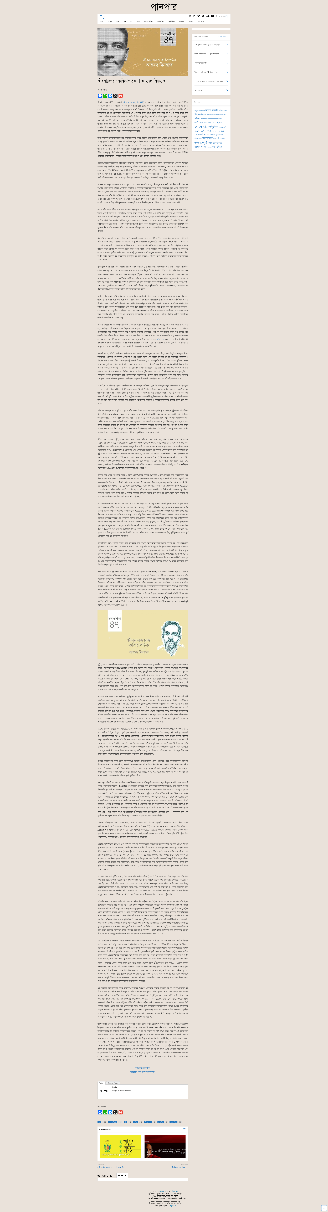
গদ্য (131, 21)
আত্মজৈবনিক (201, 111)
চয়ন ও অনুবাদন (217, 122)
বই (208, 131)
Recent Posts (113, 1083)
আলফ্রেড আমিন (163, 1191)
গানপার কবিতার (207, 122)
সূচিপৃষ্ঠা (110, 21)
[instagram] (212, 16)
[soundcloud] (207, 16)
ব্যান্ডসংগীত (219, 134)
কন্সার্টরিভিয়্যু (160, 21)
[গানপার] (164, 10)
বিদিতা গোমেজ (207, 134)
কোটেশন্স (197, 122)
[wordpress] (194, 16)
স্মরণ (214, 146)
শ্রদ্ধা (196, 143)
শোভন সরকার (175, 1191)
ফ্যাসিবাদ (203, 131)
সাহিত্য (197, 146)
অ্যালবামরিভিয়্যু (148, 21)
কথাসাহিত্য (213, 114)
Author (101, 1083)
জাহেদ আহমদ (202, 126)
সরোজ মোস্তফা (217, 143)
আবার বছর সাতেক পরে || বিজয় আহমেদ (116, 1154)
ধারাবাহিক (197, 131)
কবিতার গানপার (205, 119)
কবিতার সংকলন (213, 119)
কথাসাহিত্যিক (219, 114)
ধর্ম (224, 127)
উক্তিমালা (198, 114)
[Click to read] (120, 1146)
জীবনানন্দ (160, 339)
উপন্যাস (204, 114)
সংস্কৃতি (203, 142)
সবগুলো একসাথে (222, 37)
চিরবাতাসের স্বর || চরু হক (180, 1167)
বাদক (138, 21)
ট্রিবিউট (214, 127)
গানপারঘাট (201, 21)
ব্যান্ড (213, 134)
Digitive (172, 1205)
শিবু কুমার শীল (216, 138)
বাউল (200, 135)
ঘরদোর (101, 21)
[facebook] (216, 16)
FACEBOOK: (122, 1175)
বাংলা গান (217, 131)
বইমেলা (211, 131)
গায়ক (117, 21)
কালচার (219, 119)
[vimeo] (198, 16)
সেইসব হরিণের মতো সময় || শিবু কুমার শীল (111, 1167)
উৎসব (208, 114)
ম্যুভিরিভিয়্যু (171, 21)
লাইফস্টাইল (207, 138)
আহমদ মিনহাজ (211, 110)
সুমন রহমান (209, 147)
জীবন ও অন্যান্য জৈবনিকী (133, 102)
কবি (224, 114)
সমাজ (210, 142)
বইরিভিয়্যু (181, 21)
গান (125, 21)
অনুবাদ (196, 111)
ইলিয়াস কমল (223, 110)
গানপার (114, 1087)
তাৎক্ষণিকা (221, 127)
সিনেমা (203, 146)
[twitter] (203, 16)
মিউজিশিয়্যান (198, 138)
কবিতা (197, 118)
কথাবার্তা (191, 21)
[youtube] (190, 16)
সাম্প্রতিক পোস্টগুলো (201, 37)
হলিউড (219, 146)
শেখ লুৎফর (222, 138)
